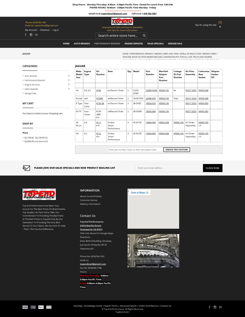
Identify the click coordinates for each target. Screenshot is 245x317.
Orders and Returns (148, 305)
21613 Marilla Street (90, 225)
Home (125, 53)
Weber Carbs (209, 53)
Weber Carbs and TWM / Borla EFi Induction (178, 53)
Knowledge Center (93, 305)
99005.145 (203, 122)
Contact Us (88, 216)
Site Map (78, 305)
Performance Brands (141, 53)
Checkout (45, 29)
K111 (98, 122)
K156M (99, 98)
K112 (98, 133)
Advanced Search (128, 305)
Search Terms (111, 305)
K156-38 (100, 103)
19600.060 (151, 122)
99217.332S (191, 90)
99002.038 (164, 122)
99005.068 (203, 90)
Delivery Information (90, 203)
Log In (56, 29)
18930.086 (151, 111)
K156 (98, 90)
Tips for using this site (205, 24)
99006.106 (179, 122)
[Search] (144, 35)
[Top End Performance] (122, 21)
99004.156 (164, 90)
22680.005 (151, 98)
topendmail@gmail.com (114, 13)
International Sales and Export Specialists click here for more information (122, 29)
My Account (31, 29)
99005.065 (203, 103)
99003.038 (164, 133)
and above (34, 141)
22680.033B (151, 90)
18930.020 (151, 103)
